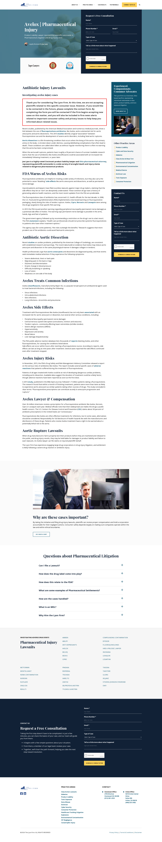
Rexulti (23, 689)
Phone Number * (92, 29)
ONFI (104, 686)
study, (31, 382)
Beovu (65, 656)
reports (74, 341)
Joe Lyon (45, 44)
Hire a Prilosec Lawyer (112, 648)
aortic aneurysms (55, 252)
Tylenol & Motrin (69, 689)
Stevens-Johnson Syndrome (114, 682)
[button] (75, 5)
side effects (51, 181)
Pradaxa (65, 667)
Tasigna (106, 667)
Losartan (107, 659)
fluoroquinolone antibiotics (54, 131)
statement (34, 221)
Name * (87, 708)
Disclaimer (138, 832)
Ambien (65, 638)
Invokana (106, 652)
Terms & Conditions (126, 832)
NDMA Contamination (29, 675)
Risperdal (66, 671)
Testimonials (114, 5)
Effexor (106, 641)
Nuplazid (24, 682)
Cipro (73, 202)
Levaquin (92, 202)
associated (89, 312)
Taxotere (106, 671)
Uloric (105, 675)
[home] (29, 4)
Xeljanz (106, 678)
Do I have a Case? (41, 534)
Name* (88, 20)
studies (61, 134)
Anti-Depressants (69, 645)
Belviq (65, 652)
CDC (79, 409)
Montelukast (26, 671)
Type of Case (90, 37)
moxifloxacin (34, 286)
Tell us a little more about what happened (101, 46)
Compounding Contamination (115, 638)
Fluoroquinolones (111, 645)
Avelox (65, 648)
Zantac (65, 682)
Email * (115, 29)
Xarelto (65, 678)
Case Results (102, 5)
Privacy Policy (114, 832)
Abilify (65, 641)
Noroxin (80, 202)
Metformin (24, 667)
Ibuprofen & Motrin (70, 686)
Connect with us (129, 5)
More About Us (121, 111)
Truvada (65, 675)
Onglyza (23, 686)
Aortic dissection (29, 140)
